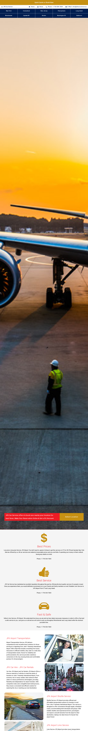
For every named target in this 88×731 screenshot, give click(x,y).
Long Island (79, 11)
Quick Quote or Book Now (44, 2)
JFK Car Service (8, 7)
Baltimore (79, 15)
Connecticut (26, 11)
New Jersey (44, 11)
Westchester (8, 15)
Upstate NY (26, 15)
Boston (44, 15)
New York (9, 11)
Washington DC (61, 15)
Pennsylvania (61, 11)
